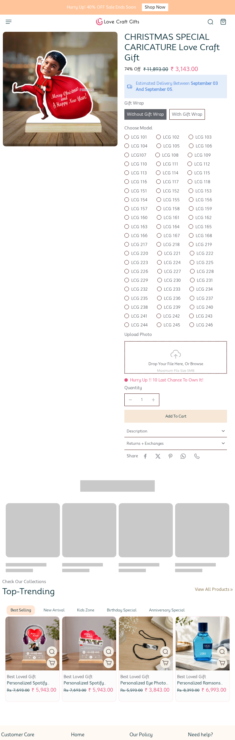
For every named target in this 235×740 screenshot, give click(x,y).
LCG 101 (139, 137)
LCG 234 (204, 289)
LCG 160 (139, 217)
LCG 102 (171, 137)
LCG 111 (170, 164)
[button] (175, 416)
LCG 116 (139, 182)
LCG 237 (205, 298)
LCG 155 (171, 200)
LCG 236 (172, 298)
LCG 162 (203, 217)
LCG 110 (139, 164)
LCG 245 (172, 325)
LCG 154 (139, 200)
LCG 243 (204, 316)
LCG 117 (171, 182)
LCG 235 (139, 298)
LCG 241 (139, 316)
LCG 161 (171, 217)
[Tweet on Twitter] (158, 456)
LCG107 (138, 155)
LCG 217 (139, 244)
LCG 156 (204, 200)
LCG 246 (204, 325)
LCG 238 (139, 307)
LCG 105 (171, 146)
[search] (210, 21)
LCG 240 (205, 307)
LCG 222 (205, 253)
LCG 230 (172, 280)
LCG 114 (170, 173)
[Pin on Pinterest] (170, 456)
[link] (231, 590)
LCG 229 (139, 280)
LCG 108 (170, 155)
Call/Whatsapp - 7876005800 (123, 7)
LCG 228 (205, 271)
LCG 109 (203, 155)
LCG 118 (202, 182)
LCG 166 (139, 235)
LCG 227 (172, 271)
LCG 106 (204, 146)
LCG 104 (139, 146)
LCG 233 (172, 289)
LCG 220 (139, 253)
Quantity (133, 387)
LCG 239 (172, 307)
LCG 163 (139, 227)
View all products (212, 589)
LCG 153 (203, 191)
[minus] (130, 400)
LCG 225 (205, 262)
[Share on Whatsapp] (183, 456)
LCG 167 (172, 235)
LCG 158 (171, 208)
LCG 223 (139, 262)
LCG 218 (171, 244)
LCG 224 (172, 262)
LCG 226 (139, 271)
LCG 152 (171, 191)
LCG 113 (139, 173)
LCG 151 (139, 191)
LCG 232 (139, 289)
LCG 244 (139, 325)
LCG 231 (205, 280)
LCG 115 (202, 173)
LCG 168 (204, 235)
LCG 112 (202, 164)
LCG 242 (171, 316)
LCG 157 (139, 208)
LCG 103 (203, 137)
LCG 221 (172, 253)
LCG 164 (171, 227)
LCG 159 (204, 208)
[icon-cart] (223, 21)
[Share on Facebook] (145, 456)
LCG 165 (203, 227)
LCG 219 (204, 244)
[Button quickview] (57, 651)
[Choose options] (57, 663)
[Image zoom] (60, 89)
